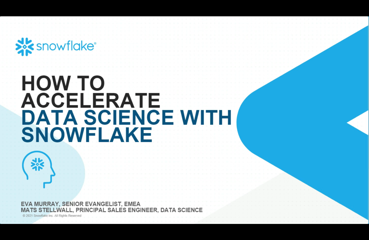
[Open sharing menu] (349, 234)
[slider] (173, 234)
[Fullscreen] (362, 234)
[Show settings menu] (336, 234)
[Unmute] (323, 234)
